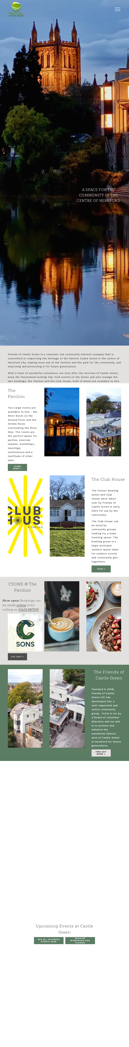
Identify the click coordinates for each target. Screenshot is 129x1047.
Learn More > (17, 467)
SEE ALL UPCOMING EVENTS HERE (49, 940)
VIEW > (101, 569)
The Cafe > (17, 657)
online (21, 605)
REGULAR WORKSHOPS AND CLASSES (80, 940)
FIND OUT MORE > (101, 753)
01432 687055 (29, 609)
